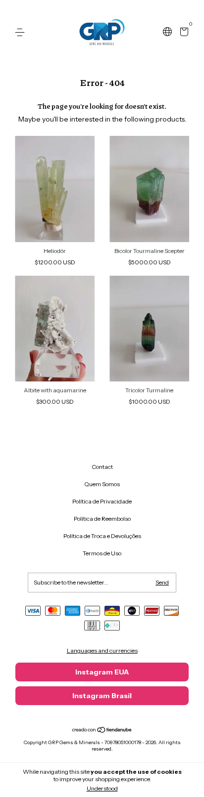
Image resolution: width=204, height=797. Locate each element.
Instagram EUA (102, 672)
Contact (102, 466)
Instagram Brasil (102, 695)
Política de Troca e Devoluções (102, 536)
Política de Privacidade (102, 501)
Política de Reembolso (102, 518)
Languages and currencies (102, 650)
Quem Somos (102, 484)
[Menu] (21, 32)
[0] (182, 33)
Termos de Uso (102, 553)
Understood (102, 788)
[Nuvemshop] (102, 730)
